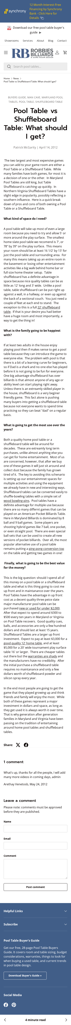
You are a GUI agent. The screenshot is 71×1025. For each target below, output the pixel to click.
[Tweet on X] (18, 745)
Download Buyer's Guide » (25, 975)
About (40, 40)
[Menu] (6, 53)
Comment (10, 855)
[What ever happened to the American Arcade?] (66, 1020)
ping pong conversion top (46, 549)
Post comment (35, 887)
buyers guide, (17, 97)
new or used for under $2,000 (39, 608)
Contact (62, 40)
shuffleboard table (49, 101)
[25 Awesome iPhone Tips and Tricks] (5, 1020)
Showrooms (12, 40)
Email (7, 838)
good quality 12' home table (23, 643)
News (16, 78)
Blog (50, 40)
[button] (65, 53)
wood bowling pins (16, 501)
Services (28, 40)
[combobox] (35, 67)
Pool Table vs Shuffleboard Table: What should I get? (30, 81)
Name (7, 821)
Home (7, 78)
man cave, (34, 97)
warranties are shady (42, 656)
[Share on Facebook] (26, 745)
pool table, (27, 101)
